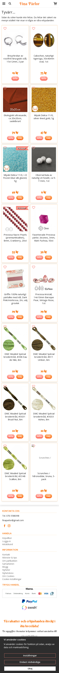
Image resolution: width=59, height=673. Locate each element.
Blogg (5, 566)
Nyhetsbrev (7, 573)
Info (15, 78)
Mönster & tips (9, 557)
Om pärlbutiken (9, 560)
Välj (20, 138)
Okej (30, 668)
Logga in (6, 541)
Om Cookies (8, 576)
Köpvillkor (7, 538)
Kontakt (6, 554)
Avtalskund (7, 544)
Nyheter (6, 569)
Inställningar (30, 655)
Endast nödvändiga (30, 662)
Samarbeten (8, 563)
